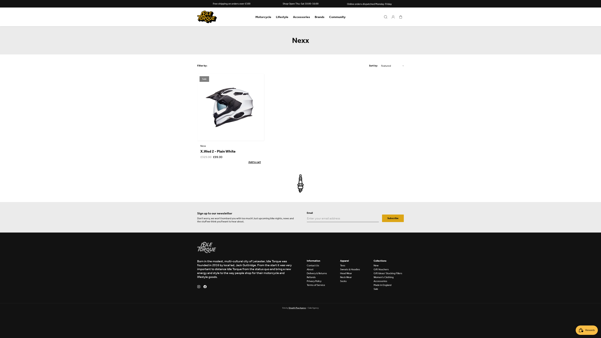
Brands (319, 17)
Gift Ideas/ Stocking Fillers (388, 273)
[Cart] (401, 17)
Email (310, 212)
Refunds (311, 277)
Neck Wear (346, 277)
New (376, 265)
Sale (376, 288)
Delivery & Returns (317, 273)
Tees (342, 265)
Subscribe (392, 218)
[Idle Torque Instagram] (198, 287)
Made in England (382, 285)
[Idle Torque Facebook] (205, 287)
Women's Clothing (384, 277)
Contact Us (313, 265)
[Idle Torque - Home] (207, 17)
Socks (343, 281)
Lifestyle (282, 17)
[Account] (393, 17)
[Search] (386, 17)
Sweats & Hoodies (350, 269)
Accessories (301, 17)
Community (337, 17)
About (310, 269)
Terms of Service (316, 285)
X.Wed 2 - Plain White (218, 151)
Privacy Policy (314, 281)
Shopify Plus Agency (297, 308)
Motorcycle (263, 17)
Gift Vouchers (381, 269)
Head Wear (346, 273)
